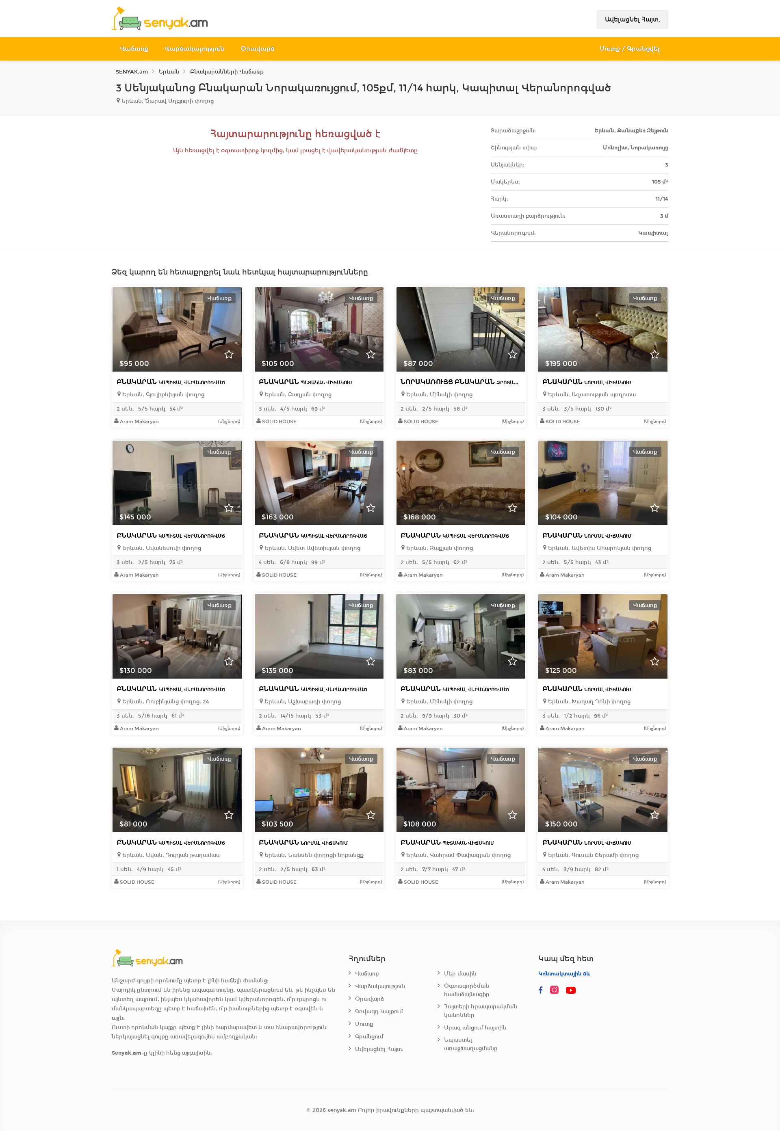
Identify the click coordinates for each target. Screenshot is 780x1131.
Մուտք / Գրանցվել (630, 48)
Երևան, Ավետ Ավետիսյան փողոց (311, 548)
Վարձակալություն (194, 48)
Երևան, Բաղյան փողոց (297, 394)
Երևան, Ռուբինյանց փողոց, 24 (165, 701)
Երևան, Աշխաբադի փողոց (302, 701)
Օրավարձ (257, 48)
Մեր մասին (460, 973)
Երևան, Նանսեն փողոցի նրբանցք (313, 855)
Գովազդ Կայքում (379, 1011)
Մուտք (364, 1024)
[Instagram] (556, 990)
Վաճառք (134, 48)
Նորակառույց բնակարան (476, 382)
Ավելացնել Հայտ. (632, 19)
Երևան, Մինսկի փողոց (438, 394)
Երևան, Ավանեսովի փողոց (161, 548)
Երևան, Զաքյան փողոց (439, 548)
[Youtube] (571, 990)
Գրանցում (369, 1036)
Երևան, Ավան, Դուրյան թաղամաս (170, 855)
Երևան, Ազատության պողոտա (591, 394)
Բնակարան (171, 382)
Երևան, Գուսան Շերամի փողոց (592, 855)
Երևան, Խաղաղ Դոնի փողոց (588, 701)
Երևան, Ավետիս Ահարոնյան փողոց (598, 548)
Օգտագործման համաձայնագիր (467, 990)
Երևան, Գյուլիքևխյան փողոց (162, 394)
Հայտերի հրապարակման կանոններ (480, 1011)
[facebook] (540, 990)
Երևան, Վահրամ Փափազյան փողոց (458, 855)
